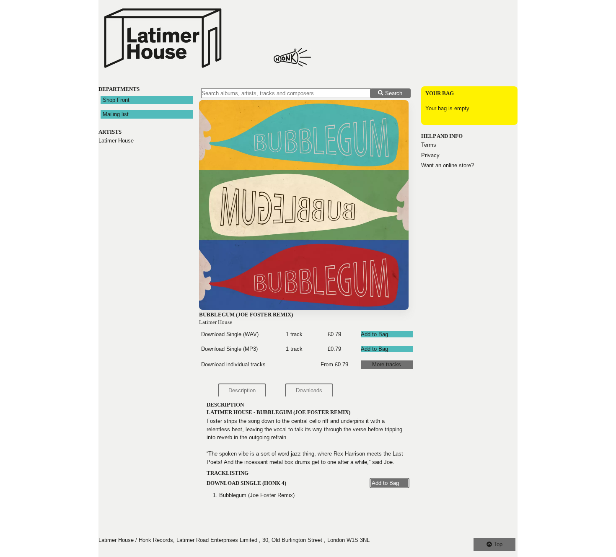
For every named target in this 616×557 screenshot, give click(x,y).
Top (497, 544)
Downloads (309, 390)
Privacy (430, 155)
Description (242, 390)
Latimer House (116, 140)
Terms (428, 145)
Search (392, 93)
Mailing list (116, 114)
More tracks (386, 364)
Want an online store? (447, 165)
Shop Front (116, 100)
